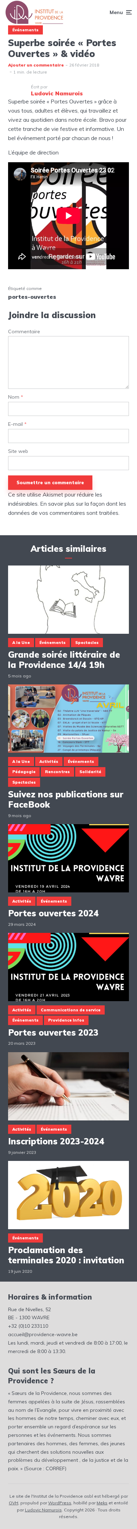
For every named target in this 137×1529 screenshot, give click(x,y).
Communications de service (70, 1009)
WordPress (59, 1502)
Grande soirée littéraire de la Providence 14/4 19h (64, 660)
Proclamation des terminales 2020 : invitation (66, 1255)
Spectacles (87, 642)
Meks (102, 1502)
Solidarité (90, 771)
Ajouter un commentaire (36, 65)
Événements (25, 29)
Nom (15, 397)
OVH (13, 1502)
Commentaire (24, 332)
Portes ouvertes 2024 (53, 913)
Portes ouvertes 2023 (53, 1033)
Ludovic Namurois (43, 1509)
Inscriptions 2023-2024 (56, 1141)
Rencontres (57, 771)
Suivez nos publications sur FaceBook (65, 799)
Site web (18, 451)
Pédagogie (23, 771)
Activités (48, 761)
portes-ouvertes (32, 296)
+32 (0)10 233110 (28, 1326)
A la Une (21, 642)
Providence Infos (66, 1020)
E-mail (17, 424)
